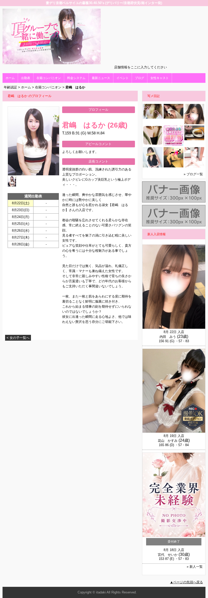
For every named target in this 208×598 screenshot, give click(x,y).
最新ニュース (101, 78)
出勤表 (25, 78)
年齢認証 (10, 87)
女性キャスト (159, 78)
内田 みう (168, 337)
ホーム (10, 78)
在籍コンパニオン (49, 78)
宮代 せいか (168, 555)
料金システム (76, 78)
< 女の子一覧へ (18, 338)
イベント (122, 78)
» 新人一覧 (195, 567)
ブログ (139, 78)
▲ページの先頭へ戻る (186, 582)
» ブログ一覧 (193, 174)
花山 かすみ (168, 441)
